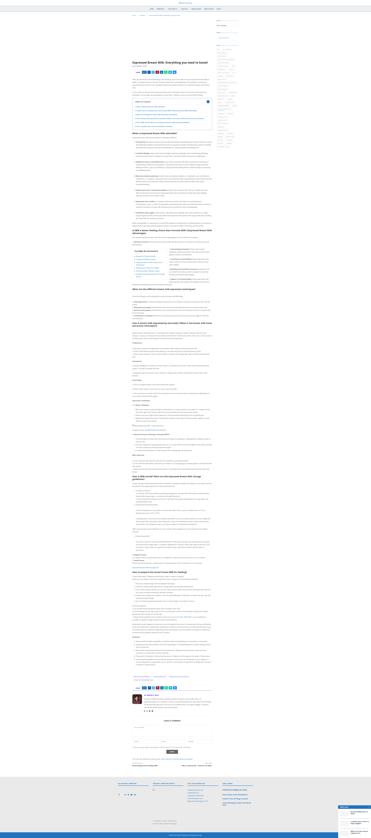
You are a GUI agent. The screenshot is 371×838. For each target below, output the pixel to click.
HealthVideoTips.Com (195, 790)
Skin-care (230, 133)
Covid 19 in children (223, 72)
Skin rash (220, 140)
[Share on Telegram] (170, 72)
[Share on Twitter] (153, 72)
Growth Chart (230, 102)
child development (223, 63)
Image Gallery (196, 9)
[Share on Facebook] (149, 72)
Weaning (229, 143)
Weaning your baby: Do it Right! (147, 268)
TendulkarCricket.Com (196, 795)
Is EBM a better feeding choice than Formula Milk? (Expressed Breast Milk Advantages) (166, 111)
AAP (185, 617)
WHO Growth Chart (223, 146)
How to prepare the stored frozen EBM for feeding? (154, 126)
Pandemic (230, 113)
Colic (233, 66)
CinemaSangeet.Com (195, 798)
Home (152, 9)
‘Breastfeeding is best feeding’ (160, 79)
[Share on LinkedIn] (161, 72)
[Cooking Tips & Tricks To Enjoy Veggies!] (344, 823)
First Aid (220, 102)
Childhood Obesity (223, 66)
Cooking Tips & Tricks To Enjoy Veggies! (360, 822)
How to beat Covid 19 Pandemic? (235, 795)
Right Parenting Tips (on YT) (198, 801)
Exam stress (221, 99)
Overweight (221, 113)
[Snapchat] (135, 795)
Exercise (230, 99)
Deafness (220, 76)
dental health (222, 79)
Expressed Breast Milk (159, 676)
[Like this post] (145, 72)
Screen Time (221, 133)
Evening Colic (221, 92)
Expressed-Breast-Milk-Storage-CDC (145, 568)
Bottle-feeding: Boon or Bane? (359, 813)
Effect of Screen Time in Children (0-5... (359, 832)
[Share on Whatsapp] (166, 72)
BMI (219, 49)
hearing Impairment (223, 105)
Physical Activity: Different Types (148, 271)
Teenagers (229, 140)
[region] (168, 807)
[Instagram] (125, 795)
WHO (189, 617)
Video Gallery (209, 9)
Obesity (234, 105)
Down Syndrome (222, 89)
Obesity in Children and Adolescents (224, 109)
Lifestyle (184, 9)
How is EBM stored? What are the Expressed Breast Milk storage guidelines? (163, 122)
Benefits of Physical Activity (146, 256)
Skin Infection (230, 136)
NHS (181, 617)
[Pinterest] (128, 795)
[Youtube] (132, 795)
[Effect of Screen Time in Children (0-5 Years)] (344, 833)
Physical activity (222, 120)
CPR (233, 72)
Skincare (220, 136)
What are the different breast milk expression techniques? (156, 115)
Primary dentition (223, 130)
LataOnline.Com (193, 793)
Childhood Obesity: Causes (145, 259)
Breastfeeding (222, 56)
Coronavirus (221, 69)
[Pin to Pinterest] (157, 72)
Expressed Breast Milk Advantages (179, 676)
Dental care (229, 76)
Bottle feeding (222, 53)
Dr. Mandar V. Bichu (140, 66)
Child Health (172, 9)
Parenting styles (223, 117)
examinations (233, 92)
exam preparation (223, 96)
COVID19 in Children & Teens (234, 790)
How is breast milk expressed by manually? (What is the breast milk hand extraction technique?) (170, 118)
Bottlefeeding (227, 49)
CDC (177, 617)
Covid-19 (230, 69)
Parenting (160, 9)
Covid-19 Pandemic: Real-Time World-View (236, 804)
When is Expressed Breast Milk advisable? (150, 107)
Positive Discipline (223, 123)
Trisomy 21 (221, 143)
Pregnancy (221, 127)
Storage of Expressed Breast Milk (143, 680)
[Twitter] (122, 795)
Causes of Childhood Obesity (226, 59)
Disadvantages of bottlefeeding (227, 82)
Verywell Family (150, 430)
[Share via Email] (174, 72)
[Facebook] (119, 795)
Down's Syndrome (223, 86)
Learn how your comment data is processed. (177, 759)
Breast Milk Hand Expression (142, 676)
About (219, 9)
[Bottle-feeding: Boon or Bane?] (344, 814)
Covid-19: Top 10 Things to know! (235, 799)
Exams (233, 96)
